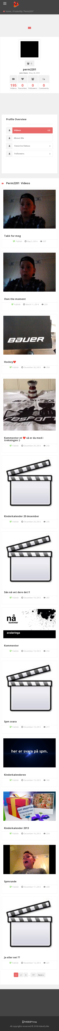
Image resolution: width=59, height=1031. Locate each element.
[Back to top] (49, 1024)
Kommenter (11, 645)
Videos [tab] (32, 130)
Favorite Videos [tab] (32, 145)
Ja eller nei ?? (12, 957)
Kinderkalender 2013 (16, 828)
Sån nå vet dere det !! (17, 592)
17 (33, 975)
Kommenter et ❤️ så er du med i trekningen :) (23, 439)
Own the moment (15, 299)
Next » (41, 975)
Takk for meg (12, 236)
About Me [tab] (19, 138)
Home (8, 11)
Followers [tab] (32, 153)
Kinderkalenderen (15, 774)
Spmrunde (10, 881)
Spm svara (10, 721)
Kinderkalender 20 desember (21, 516)
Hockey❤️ (10, 362)
